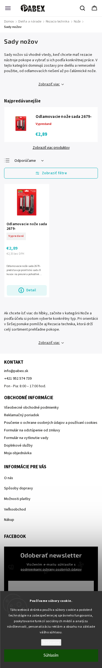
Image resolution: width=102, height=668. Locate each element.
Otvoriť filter (51, 173)
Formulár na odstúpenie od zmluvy (32, 430)
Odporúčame (25, 160)
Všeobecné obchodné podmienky (31, 407)
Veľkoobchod (15, 509)
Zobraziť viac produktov (51, 147)
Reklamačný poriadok (21, 415)
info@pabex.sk (16, 371)
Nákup (9, 519)
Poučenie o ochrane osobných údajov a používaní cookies (50, 422)
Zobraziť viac (49, 84)
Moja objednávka (18, 453)
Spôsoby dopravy (18, 488)
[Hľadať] (82, 8)
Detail (31, 290)
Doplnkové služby (18, 445)
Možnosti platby (17, 499)
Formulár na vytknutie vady (26, 438)
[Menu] (7, 8)
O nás (8, 478)
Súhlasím (51, 655)
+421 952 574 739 (18, 378)
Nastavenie (51, 642)
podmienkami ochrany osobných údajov (51, 569)
